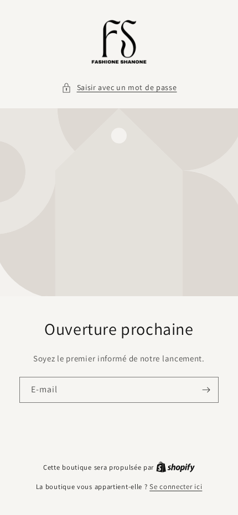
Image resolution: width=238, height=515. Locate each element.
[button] (119, 87)
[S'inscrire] (206, 390)
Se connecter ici (175, 486)
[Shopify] (175, 467)
